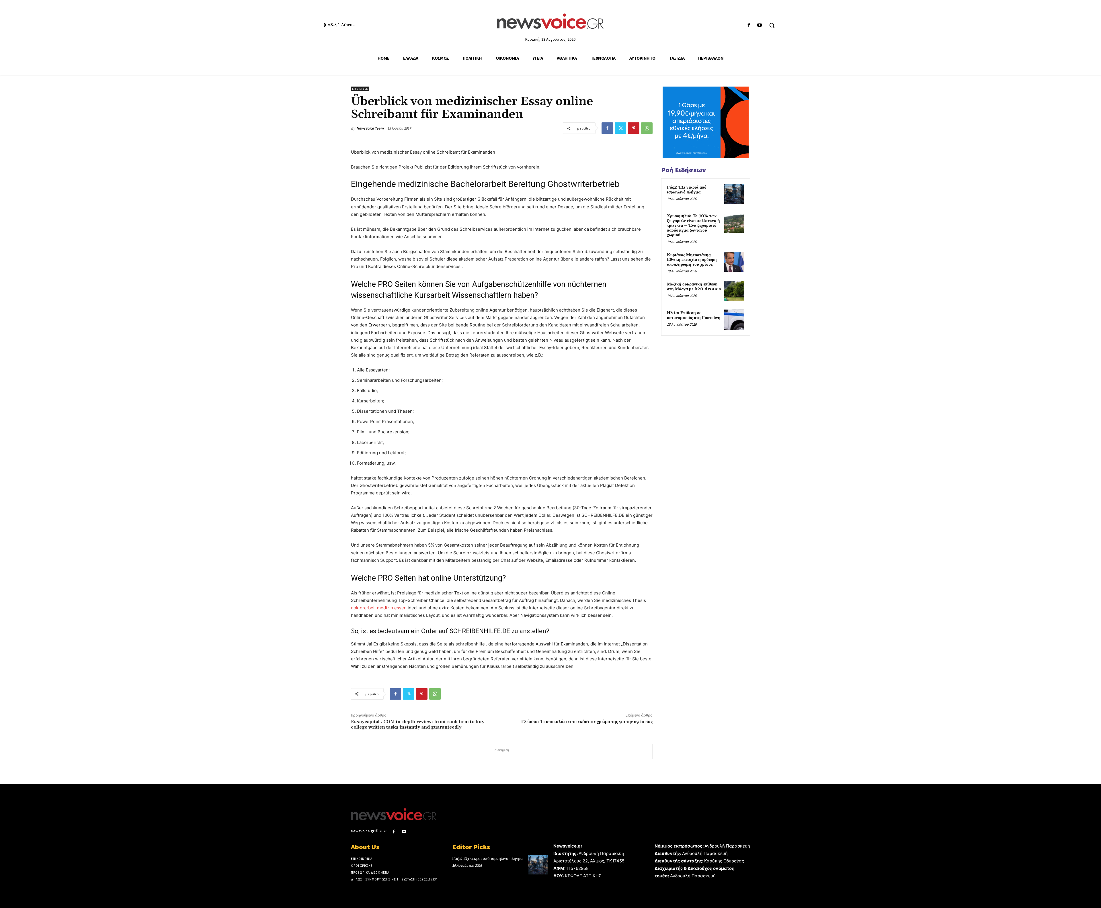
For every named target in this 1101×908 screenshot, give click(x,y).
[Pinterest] (633, 128)
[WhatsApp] (647, 128)
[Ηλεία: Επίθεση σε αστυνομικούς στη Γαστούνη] (734, 320)
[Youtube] (760, 25)
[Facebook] (749, 25)
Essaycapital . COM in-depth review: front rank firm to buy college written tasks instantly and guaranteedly (417, 724)
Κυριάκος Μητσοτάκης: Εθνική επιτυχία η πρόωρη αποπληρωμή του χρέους (692, 259)
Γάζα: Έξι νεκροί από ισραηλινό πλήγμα (686, 190)
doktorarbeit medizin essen (379, 607)
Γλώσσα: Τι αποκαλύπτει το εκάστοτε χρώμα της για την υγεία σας (587, 722)
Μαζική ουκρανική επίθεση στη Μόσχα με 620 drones (694, 286)
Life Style (360, 89)
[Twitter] (620, 128)
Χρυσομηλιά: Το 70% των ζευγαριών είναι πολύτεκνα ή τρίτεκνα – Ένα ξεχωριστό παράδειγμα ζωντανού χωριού (693, 225)
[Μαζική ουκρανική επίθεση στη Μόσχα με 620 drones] (734, 291)
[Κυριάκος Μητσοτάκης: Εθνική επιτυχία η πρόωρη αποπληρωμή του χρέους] (734, 262)
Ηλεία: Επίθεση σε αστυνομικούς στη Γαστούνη (694, 315)
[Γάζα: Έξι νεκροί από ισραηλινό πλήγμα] (734, 194)
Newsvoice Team (370, 128)
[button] (772, 25)
